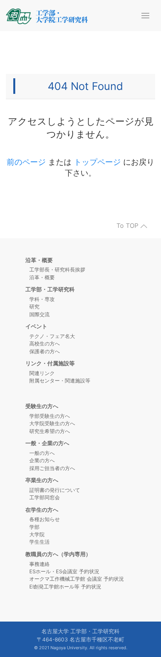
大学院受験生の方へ (52, 423)
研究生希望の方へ (49, 431)
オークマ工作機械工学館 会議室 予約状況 (76, 579)
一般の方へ (42, 453)
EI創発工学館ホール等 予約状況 (65, 586)
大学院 (37, 534)
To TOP (128, 225)
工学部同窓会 (44, 497)
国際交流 (39, 314)
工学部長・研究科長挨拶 (57, 269)
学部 (34, 527)
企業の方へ (42, 460)
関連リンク (42, 373)
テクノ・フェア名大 (52, 336)
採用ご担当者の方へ (52, 468)
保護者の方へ (44, 351)
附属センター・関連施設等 (59, 380)
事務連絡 (39, 564)
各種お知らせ (44, 519)
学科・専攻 (42, 299)
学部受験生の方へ (49, 416)
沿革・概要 (42, 277)
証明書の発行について (54, 490)
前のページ (26, 162)
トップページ (97, 162)
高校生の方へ (44, 343)
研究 (34, 306)
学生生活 (39, 542)
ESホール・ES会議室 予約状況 (64, 571)
